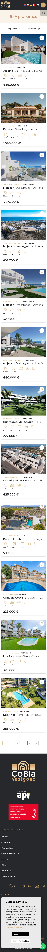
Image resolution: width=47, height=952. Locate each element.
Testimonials (8, 876)
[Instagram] (29, 886)
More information (14, 927)
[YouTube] (37, 886)
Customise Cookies (21, 941)
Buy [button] (3, 859)
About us (6, 870)
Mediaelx (29, 948)
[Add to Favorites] (41, 38)
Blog (4, 865)
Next (43, 49)
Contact (5, 842)
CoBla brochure (10, 853)
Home (4, 836)
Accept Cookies (20, 934)
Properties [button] (7, 848)
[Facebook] (24, 886)
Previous (3, 49)
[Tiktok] (44, 886)
